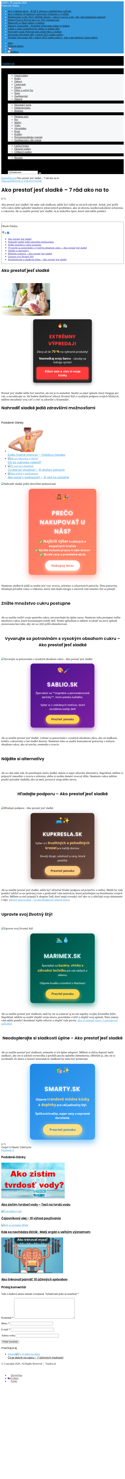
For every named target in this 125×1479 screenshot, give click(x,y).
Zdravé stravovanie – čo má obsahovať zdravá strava (39, 899)
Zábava (18, 81)
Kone (17, 131)
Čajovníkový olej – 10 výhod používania (31, 1218)
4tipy (10, 43)
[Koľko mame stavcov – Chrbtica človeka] (26, 451)
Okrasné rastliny (22, 149)
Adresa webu (8, 1335)
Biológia (18, 110)
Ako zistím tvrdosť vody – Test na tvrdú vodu (35, 1204)
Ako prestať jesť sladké (20, 238)
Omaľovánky (21, 75)
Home (4, 178)
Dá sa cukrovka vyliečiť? (24, 462)
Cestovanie (20, 84)
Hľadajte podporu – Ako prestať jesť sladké (30, 253)
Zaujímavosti (21, 96)
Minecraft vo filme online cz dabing (26, 23)
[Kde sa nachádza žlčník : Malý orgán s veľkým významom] (14, 1225)
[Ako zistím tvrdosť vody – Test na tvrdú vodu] (33, 1197)
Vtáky (17, 125)
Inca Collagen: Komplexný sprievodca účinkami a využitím (38, 14)
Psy (16, 119)
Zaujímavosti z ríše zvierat (27, 140)
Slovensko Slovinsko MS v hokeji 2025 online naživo (35, 34)
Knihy (17, 78)
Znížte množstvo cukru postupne (24, 244)
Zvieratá (12, 113)
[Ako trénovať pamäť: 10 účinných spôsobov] (32, 1272)
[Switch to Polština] (13, 52)
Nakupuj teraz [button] (62, 565)
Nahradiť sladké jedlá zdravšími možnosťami (31, 241)
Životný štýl (14, 72)
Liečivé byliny (21, 146)
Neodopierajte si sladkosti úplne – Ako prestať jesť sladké (37, 259)
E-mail (5, 1329)
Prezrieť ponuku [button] (62, 719)
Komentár (7, 1317)
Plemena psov (21, 116)
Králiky (18, 134)
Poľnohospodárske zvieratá (28, 137)
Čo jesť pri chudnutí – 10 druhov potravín (36, 470)
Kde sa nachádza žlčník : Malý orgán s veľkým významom (45, 1232)
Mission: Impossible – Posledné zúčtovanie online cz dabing (38, 25)
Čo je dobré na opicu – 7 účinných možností (35, 1358)
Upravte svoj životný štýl (21, 256)
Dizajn (17, 87)
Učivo (11, 102)
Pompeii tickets (15, 46)
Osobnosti (13, 160)
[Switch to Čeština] (9, 49)
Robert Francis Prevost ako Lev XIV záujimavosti (33, 20)
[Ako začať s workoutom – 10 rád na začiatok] (23, 473)
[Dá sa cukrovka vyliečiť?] (23, 458)
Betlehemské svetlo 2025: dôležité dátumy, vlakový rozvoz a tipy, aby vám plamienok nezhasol (56, 17)
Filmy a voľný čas (23, 90)
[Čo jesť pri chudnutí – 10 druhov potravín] (21, 466)
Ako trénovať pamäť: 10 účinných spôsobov (34, 1279)
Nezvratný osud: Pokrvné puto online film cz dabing (35, 31)
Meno (5, 1323)
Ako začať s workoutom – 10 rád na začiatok (38, 477)
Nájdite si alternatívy (18, 250)
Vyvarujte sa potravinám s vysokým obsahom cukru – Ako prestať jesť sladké (47, 247)
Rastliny (12, 143)
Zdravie (18, 99)
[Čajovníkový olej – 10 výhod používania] (11, 1211)
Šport (17, 93)
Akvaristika (20, 128)
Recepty (12, 154)
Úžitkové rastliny (23, 151)
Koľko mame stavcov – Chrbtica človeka (36, 455)
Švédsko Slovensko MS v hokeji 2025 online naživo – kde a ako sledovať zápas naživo (53, 37)
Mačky (17, 122)
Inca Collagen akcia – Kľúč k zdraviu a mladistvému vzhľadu (39, 11)
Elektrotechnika (22, 107)
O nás (11, 163)
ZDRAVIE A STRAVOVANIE (25, 181)
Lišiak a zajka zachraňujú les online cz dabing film (34, 28)
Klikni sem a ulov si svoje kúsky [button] (62, 373)
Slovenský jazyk (22, 105)
